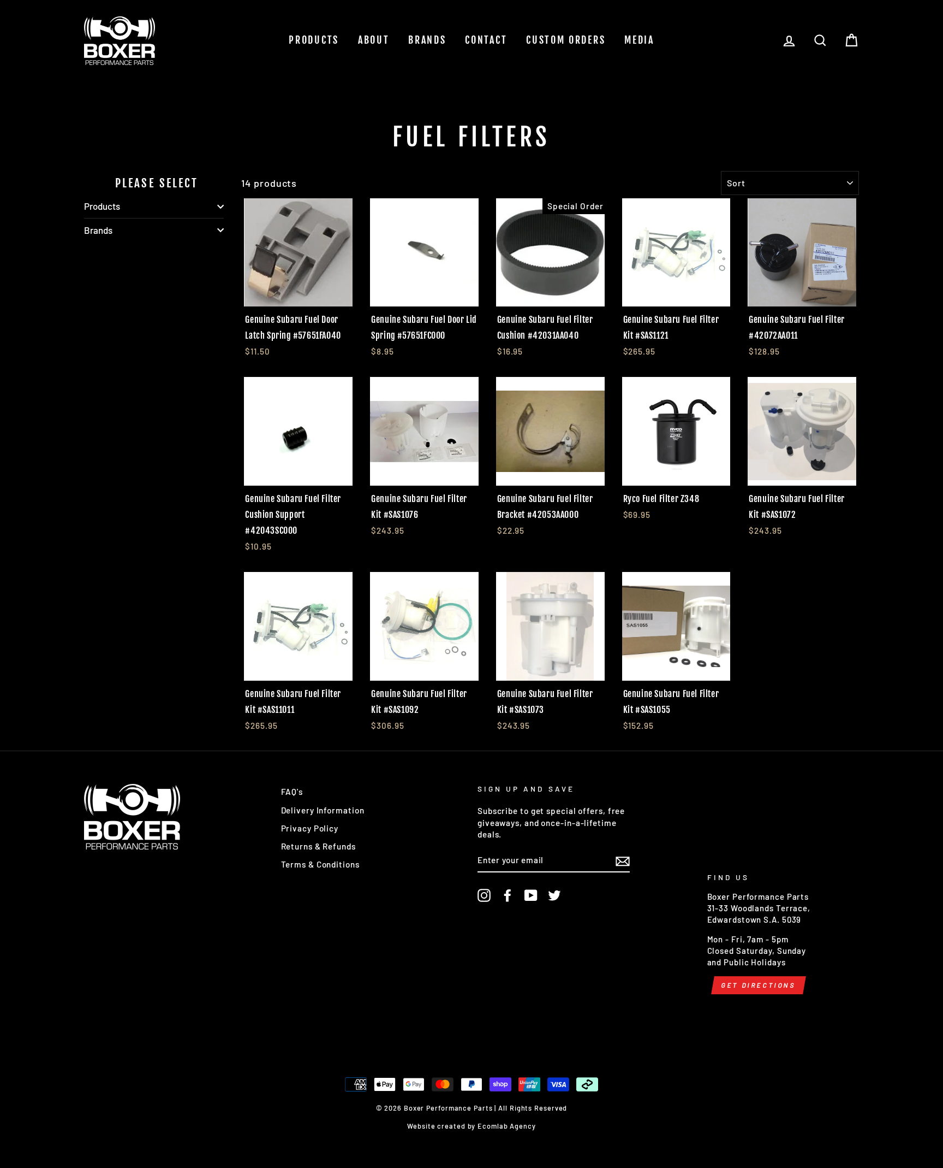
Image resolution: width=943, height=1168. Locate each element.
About (374, 40)
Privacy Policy (310, 828)
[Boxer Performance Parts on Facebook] (507, 895)
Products (314, 40)
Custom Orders (565, 40)
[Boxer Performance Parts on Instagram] (484, 895)
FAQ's (292, 792)
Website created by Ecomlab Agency (471, 1126)
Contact (486, 40)
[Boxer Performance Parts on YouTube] (531, 895)
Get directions (758, 985)
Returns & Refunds (318, 846)
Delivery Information (323, 810)
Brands (427, 40)
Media (639, 40)
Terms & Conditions (320, 864)
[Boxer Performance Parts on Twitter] (554, 895)
